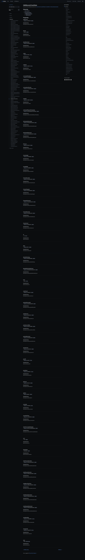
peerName (67, 53)
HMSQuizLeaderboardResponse (15, 92)
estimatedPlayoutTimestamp (70, 20)
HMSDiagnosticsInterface (14, 39)
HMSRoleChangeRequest (14, 101)
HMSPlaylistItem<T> (14, 70)
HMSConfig (12, 32)
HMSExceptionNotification (14, 42)
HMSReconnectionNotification (15, 96)
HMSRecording (13, 97)
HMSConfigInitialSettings (14, 33)
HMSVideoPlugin (13, 128)
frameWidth (67, 27)
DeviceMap (12, 48)
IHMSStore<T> (13, 137)
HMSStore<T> (13, 115)
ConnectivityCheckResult (14, 20)
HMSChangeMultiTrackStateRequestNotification (15, 28)
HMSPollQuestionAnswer (14, 83)
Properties (66, 7)
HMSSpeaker (13, 111)
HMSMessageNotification (14, 56)
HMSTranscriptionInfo (14, 125)
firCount (67, 24)
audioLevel (67, 9)
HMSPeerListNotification (14, 64)
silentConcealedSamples (69, 60)
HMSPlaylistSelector (14, 74)
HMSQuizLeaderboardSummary (15, 93)
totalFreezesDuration (69, 64)
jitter (66, 37)
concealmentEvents (69, 17)
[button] (65, 79)
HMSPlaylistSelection (14, 73)
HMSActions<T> (13, 133)
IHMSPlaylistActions (14, 132)
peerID (67, 51)
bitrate (67, 10)
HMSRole (12, 100)
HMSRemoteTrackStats (14, 98)
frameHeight (68, 26)
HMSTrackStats (13, 124)
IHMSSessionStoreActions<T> (15, 134)
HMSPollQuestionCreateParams (15, 84)
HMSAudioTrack (13, 23)
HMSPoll (12, 78)
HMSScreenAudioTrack (14, 106)
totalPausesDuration (69, 65)
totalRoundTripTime (69, 67)
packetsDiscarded (68, 44)
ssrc (66, 61)
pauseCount (68, 50)
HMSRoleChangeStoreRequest (15, 102)
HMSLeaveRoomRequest (14, 47)
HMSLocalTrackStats (14, 51)
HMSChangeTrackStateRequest (15, 29)
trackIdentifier (68, 71)
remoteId (67, 57)
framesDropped (68, 30)
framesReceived (68, 33)
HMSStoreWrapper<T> (14, 116)
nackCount (67, 43)
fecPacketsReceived (69, 23)
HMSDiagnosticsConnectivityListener (15, 38)
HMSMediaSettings (13, 52)
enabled (67, 19)
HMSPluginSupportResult (14, 75)
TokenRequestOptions (14, 146)
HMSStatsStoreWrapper (14, 114)
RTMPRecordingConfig (14, 141)
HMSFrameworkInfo (14, 43)
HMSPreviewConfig (13, 88)
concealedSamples (69, 16)
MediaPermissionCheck (14, 138)
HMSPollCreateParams (14, 79)
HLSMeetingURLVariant (14, 105)
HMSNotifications (13, 57)
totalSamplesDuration (69, 68)
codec (67, 13)
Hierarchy (66, 6)
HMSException (13, 41)
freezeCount (68, 34)
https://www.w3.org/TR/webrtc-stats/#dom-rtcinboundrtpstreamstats (47, 6)
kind (66, 41)
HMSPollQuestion (13, 82)
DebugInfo (12, 34)
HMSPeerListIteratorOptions (15, 61)
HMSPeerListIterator (14, 60)
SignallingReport (13, 143)
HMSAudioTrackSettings (14, 24)
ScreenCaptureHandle (14, 142)
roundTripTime (68, 58)
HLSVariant (12, 119)
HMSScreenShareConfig (14, 107)
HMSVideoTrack (13, 129)
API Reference (16, 1)
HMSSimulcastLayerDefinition (15, 110)
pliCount (67, 54)
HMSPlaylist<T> (13, 69)
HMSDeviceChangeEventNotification (15, 37)
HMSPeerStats (13, 66)
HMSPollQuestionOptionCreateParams (15, 87)
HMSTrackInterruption (14, 120)
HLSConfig (12, 91)
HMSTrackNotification (14, 123)
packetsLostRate (68, 47)
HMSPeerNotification (14, 65)
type (66, 74)
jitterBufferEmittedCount (69, 40)
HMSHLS (12, 46)
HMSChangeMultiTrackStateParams (15, 25)
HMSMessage (13, 55)
